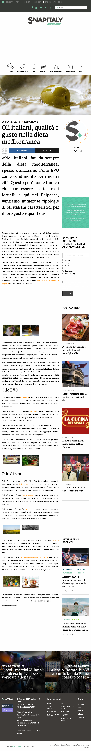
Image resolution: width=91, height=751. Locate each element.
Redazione (76, 150)
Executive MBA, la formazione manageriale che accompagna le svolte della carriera (74, 581)
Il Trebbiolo (24, 484)
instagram (81, 717)
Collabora (38, 2)
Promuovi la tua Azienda (54, 2)
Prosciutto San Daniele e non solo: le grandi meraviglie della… (74, 350)
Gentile (33, 411)
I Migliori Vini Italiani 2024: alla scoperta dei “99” (75, 489)
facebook (81, 704)
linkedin (80, 714)
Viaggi (11, 71)
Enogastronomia (22, 71)
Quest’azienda (27, 495)
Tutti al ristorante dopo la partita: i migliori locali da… (74, 397)
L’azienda (28, 509)
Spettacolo (43, 71)
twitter (80, 711)
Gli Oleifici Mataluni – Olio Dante (34, 557)
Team (18, 2)
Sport (80, 71)
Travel (66, 619)
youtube (81, 707)
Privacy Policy (54, 745)
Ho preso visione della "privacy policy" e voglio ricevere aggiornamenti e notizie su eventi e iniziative (75, 285)
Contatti (27, 2)
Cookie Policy (66, 745)
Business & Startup (56, 71)
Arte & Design (70, 71)
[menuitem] (10, 2)
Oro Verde (24, 397)
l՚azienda (55, 540)
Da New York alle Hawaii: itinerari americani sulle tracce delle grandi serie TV (75, 627)
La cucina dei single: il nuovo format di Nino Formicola (73, 444)
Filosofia (9, 2)
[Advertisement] (45, 45)
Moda (34, 71)
